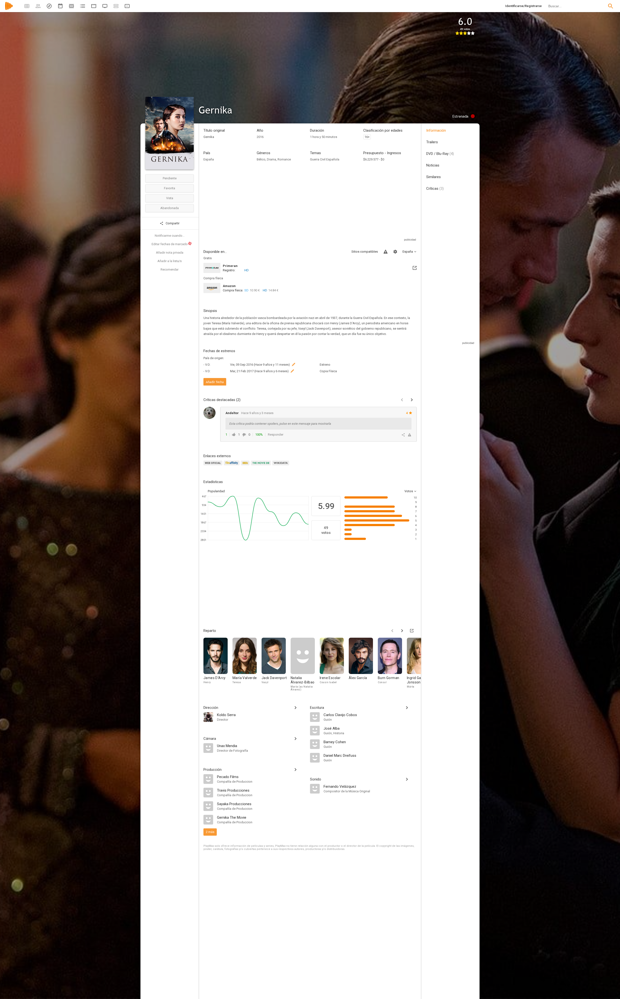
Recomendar (169, 269)
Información (436, 130)
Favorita (169, 188)
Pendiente (170, 178)
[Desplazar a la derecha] (402, 631)
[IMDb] (246, 466)
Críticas (435, 188)
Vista (169, 198)
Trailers (432, 142)
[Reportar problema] (385, 252)
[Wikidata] (281, 466)
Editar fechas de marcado (171, 244)
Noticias (432, 165)
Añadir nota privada (169, 252)
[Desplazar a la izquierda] (392, 631)
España (208, 159)
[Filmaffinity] (232, 466)
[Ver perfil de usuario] (209, 413)
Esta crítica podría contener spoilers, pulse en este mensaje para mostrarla (280, 423)
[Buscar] (610, 6)
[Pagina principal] (9, 9)
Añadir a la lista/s (169, 261)
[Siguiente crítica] (412, 400)
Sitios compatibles (364, 251)
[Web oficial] (213, 466)
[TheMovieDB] (261, 466)
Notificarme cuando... (170, 235)
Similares (433, 177)
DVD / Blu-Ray (440, 153)
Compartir (172, 223)
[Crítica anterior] (402, 400)
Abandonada (169, 208)
